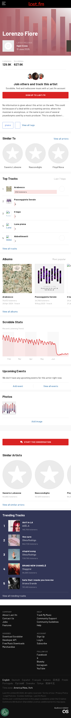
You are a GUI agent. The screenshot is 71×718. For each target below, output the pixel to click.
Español (26, 679)
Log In (40, 640)
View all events (50, 386)
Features (6, 625)
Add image (37, 421)
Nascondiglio (35, 167)
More (67, 189)
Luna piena (20, 224)
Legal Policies (9, 696)
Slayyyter (27, 569)
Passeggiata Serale (25, 199)
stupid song (29, 551)
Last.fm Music (40, 696)
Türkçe (40, 683)
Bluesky (40, 661)
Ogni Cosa (22, 45)
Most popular (59, 259)
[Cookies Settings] (5, 712)
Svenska (30, 683)
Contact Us (8, 618)
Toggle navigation (4, 4)
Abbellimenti (21, 236)
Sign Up (41, 636)
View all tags (28, 125)
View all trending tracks (14, 595)
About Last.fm (9, 614)
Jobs (5, 621)
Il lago (17, 211)
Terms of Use (48, 693)
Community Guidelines (48, 621)
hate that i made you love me (37, 579)
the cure (26, 536)
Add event (18, 386)
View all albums (10, 311)
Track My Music (44, 614)
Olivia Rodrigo (29, 540)
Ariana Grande (29, 583)
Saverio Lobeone (12, 167)
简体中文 (50, 683)
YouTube (41, 668)
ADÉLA (25, 525)
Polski (65, 679)
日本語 (56, 679)
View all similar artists (13, 504)
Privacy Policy (62, 693)
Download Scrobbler (12, 636)
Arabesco (19, 187)
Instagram (42, 665)
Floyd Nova (58, 167)
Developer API (9, 640)
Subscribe (42, 643)
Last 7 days (60, 178)
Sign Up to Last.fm (35, 95)
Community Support (47, 618)
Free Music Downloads (13, 643)
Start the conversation (37, 442)
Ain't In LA (27, 522)
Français (36, 679)
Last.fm (36, 4)
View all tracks (9, 248)
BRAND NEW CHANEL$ (34, 565)
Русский (19, 683)
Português (7, 683)
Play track (62, 189)
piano (8, 125)
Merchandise (8, 646)
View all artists (61, 138)
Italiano (47, 679)
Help (39, 625)
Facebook (42, 654)
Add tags (17, 125)
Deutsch (16, 679)
